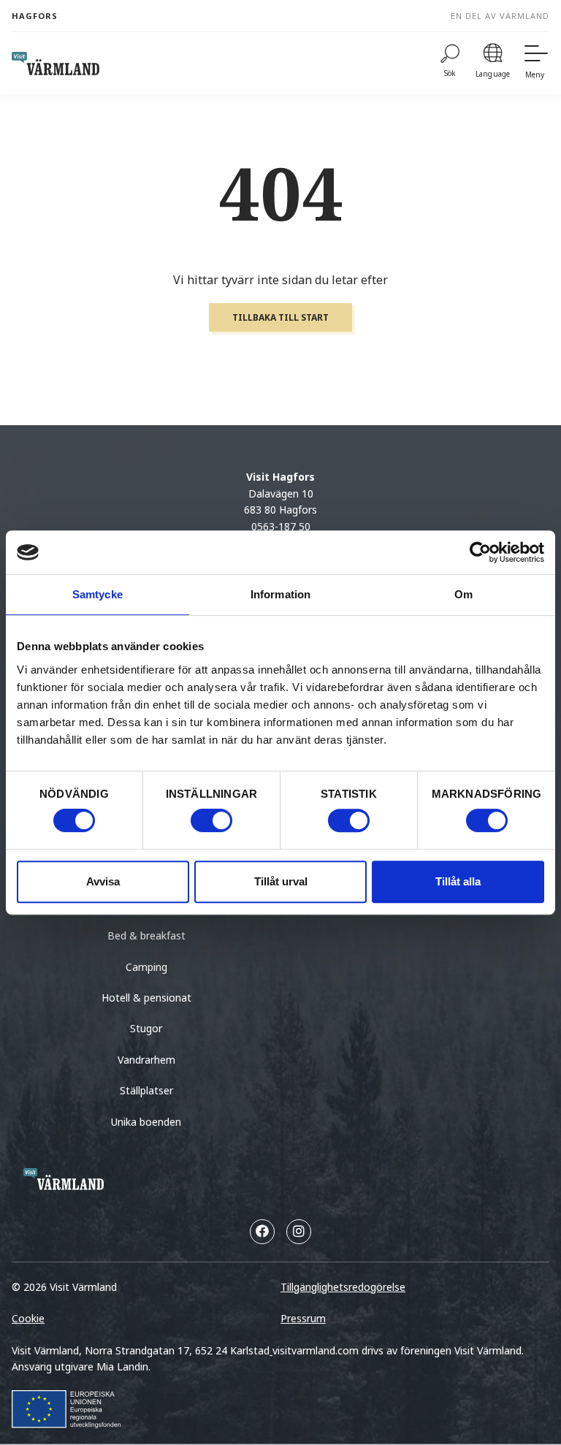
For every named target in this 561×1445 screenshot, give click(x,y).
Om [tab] (463, 594)
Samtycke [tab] (97, 594)
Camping (146, 967)
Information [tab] (280, 594)
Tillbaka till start (280, 317)
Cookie (28, 1318)
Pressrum (303, 1318)
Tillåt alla (458, 881)
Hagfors (35, 15)
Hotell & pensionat (146, 997)
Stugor (146, 1028)
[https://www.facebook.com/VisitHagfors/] (262, 1231)
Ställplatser (146, 1090)
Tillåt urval (281, 881)
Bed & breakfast (146, 935)
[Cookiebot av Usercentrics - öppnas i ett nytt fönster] (480, 552)
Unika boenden (146, 1122)
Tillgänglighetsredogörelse (342, 1287)
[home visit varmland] (55, 63)
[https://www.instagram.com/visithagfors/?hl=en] (298, 1231)
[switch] (211, 820)
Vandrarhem (146, 1060)
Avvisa (103, 881)
